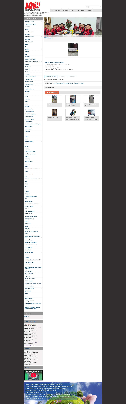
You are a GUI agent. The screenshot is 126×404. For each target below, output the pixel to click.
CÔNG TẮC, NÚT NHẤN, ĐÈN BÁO (32, 169)
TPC (26, 198)
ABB (26, 54)
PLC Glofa (27, 86)
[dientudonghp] (32, 6)
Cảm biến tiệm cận (29, 109)
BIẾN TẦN (27, 49)
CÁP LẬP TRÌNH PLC (29, 89)
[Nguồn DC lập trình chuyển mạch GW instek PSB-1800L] (91, 112)
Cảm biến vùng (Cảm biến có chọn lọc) (33, 124)
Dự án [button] (77, 10)
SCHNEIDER (27, 34)
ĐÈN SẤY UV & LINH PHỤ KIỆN (31, 231)
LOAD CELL (27, 163)
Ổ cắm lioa (27, 208)
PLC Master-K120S (29, 81)
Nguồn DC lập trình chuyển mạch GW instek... (91, 118)
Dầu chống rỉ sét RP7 (29, 286)
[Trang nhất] (52, 10)
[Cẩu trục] (54, 99)
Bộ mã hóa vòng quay (29, 119)
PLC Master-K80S (28, 79)
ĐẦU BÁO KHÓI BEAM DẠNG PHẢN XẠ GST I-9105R (33, 268)
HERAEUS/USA (28, 129)
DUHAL (26, 226)
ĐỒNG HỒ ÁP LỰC (29, 201)
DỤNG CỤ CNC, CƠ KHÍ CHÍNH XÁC (32, 61)
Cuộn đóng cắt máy (29, 281)
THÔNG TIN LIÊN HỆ (31, 321)
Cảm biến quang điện (29, 111)
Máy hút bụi (27, 276)
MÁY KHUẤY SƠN (29, 240)
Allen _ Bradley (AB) (29, 31)
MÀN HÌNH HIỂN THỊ (29, 141)
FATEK (26, 96)
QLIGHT (26, 171)
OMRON (26, 44)
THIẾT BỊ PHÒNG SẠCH (30, 211)
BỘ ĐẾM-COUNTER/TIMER (30, 154)
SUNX (26, 104)
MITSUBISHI (27, 26)
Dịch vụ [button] (83, 10)
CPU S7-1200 (28, 66)
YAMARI (26, 136)
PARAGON (27, 228)
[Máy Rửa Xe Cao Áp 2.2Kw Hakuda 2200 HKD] (73, 112)
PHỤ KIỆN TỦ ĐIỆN (29, 206)
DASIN (26, 296)
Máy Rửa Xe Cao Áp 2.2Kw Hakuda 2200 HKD (72, 118)
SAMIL (26, 134)
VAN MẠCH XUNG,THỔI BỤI (31, 196)
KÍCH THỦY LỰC (28, 247)
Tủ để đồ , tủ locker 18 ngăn (90, 104)
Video (27, 368)
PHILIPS (26, 221)
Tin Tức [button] (72, 10)
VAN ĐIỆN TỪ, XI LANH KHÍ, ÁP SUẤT (33, 178)
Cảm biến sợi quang (29, 116)
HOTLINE (27, 348)
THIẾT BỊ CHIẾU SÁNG (29, 218)
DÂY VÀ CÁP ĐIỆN (29, 252)
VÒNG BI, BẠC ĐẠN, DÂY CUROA (32, 203)
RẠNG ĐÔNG (27, 223)
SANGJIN (27, 255)
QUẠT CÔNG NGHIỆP (29, 288)
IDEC (26, 46)
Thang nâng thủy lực (53, 117)
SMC (26, 181)
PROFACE (27, 146)
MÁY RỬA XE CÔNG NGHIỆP (31, 245)
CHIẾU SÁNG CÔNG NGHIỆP (31, 216)
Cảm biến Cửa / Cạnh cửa (30, 114)
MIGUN (26, 139)
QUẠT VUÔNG (28, 291)
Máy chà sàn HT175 (29, 273)
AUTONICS (27, 39)
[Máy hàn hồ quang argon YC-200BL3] (73, 49)
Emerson (27, 191)
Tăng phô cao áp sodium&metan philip (33, 283)
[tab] (50, 76)
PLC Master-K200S (29, 84)
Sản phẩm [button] (65, 10)
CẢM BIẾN (27, 99)
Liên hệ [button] (89, 10)
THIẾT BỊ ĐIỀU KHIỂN (29, 36)
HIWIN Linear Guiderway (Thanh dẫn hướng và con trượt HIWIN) (32, 308)
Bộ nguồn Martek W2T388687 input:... (71, 104)
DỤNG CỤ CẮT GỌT (29, 298)
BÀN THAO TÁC (28, 213)
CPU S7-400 (27, 71)
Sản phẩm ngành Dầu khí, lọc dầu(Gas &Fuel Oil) (33, 304)
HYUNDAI (27, 29)
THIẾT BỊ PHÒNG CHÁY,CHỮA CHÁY (32, 259)
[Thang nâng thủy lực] (54, 112)
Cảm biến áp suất (28, 121)
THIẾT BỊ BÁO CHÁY (29, 262)
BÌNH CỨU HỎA (28, 264)
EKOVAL (27, 233)
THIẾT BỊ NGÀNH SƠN (29, 301)
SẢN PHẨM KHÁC (29, 271)
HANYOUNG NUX (28, 126)
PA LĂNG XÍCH (28, 249)
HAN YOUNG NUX (29, 41)
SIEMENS (27, 51)
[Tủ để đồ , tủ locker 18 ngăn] (91, 99)
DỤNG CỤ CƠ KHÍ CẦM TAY (31, 242)
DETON (26, 293)
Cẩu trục (50, 104)
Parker (26, 183)
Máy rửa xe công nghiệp (30, 278)
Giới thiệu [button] (57, 10)
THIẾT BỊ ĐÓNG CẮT (29, 21)
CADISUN (27, 257)
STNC (26, 188)
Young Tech (27, 193)
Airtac (26, 186)
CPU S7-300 (27, 69)
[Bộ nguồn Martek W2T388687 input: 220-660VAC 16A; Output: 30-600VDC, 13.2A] (73, 99)
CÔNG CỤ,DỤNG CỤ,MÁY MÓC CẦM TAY (32, 237)
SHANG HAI (27, 131)
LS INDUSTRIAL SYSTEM (30, 24)
